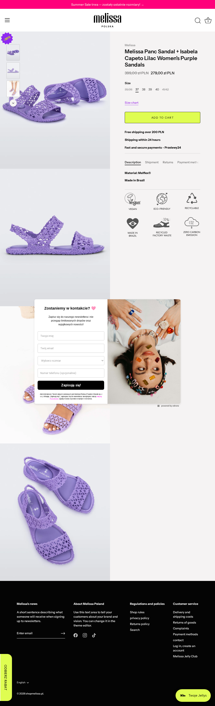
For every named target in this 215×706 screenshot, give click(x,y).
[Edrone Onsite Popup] (107, 353)
